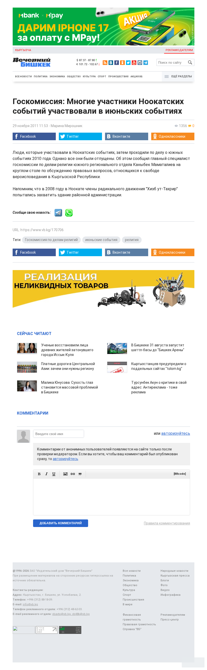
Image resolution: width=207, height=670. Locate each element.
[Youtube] (134, 62)
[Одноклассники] (122, 62)
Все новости (23, 76)
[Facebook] (116, 62)
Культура (89, 76)
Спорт (102, 76)
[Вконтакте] (111, 62)
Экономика (57, 76)
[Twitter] (128, 62)
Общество (74, 76)
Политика (40, 76)
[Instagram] (140, 62)
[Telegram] (145, 62)
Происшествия (118, 76)
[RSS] (105, 62)
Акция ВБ (137, 76)
